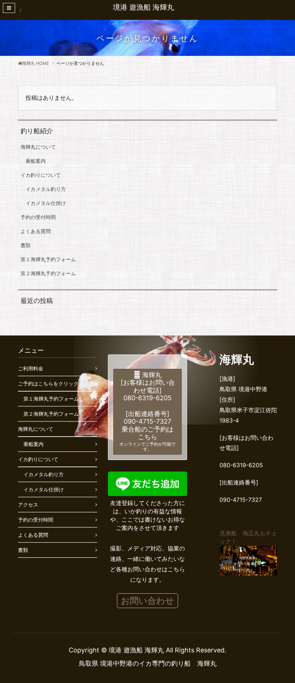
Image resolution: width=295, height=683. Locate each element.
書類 (26, 245)
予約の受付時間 (38, 217)
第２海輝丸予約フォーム (48, 273)
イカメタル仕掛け (46, 203)
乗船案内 (36, 161)
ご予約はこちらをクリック (48, 383)
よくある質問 (36, 231)
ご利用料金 (30, 368)
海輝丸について (38, 147)
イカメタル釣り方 (46, 189)
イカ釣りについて (41, 175)
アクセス (28, 504)
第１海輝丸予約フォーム (48, 259)
